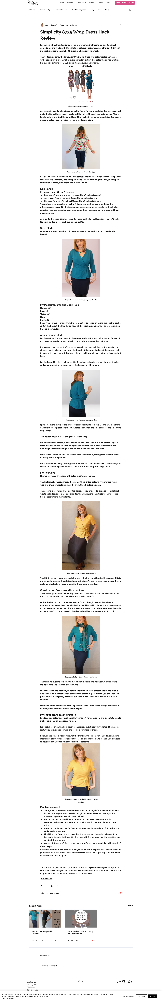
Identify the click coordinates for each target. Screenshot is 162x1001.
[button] (130, 10)
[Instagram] (79, 981)
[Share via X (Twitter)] (47, 886)
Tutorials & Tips (45, 10)
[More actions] (120, 25)
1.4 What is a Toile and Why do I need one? (80, 932)
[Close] (159, 996)
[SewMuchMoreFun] (83, 981)
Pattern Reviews (61, 10)
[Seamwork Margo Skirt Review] (45, 919)
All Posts (32, 10)
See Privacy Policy (9, 998)
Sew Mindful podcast (79, 10)
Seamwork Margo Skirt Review (42, 932)
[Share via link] (57, 886)
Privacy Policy (32, 985)
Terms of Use (32, 990)
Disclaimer (31, 987)
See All (130, 905)
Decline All (141, 996)
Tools (107, 10)
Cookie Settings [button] (128, 996)
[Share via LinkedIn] (52, 886)
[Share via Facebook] (41, 886)
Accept (152, 996)
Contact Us (31, 982)
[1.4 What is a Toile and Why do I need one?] (81, 919)
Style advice (96, 10)
